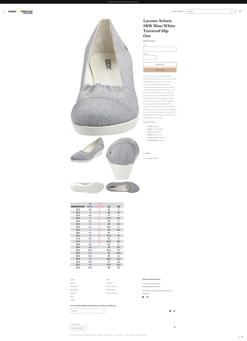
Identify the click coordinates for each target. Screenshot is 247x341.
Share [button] (147, 153)
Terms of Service (112, 293)
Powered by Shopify (97, 335)
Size (144, 45)
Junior (72, 300)
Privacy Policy (111, 286)
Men (71, 296)
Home (72, 279)
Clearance (73, 286)
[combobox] (210, 11)
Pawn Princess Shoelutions (83, 335)
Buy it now (160, 70)
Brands (72, 283)
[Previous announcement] (4, 2)
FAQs (108, 279)
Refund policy (109, 335)
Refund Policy (111, 290)
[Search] (231, 11)
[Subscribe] (103, 311)
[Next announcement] (243, 2)
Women (72, 293)
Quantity (145, 54)
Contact (109, 283)
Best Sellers (74, 290)
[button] (4, 11)
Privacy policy (119, 335)
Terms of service (129, 335)
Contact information (141, 335)
